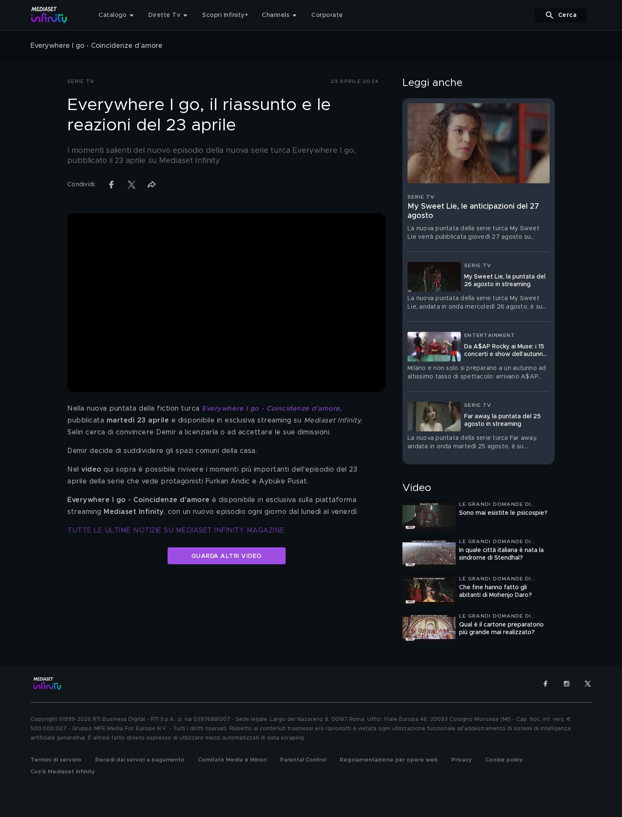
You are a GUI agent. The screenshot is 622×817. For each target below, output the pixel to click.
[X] (588, 683)
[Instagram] (566, 683)
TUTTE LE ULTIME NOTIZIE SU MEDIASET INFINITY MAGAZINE (176, 530)
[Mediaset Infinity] (49, 15)
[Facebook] (545, 683)
